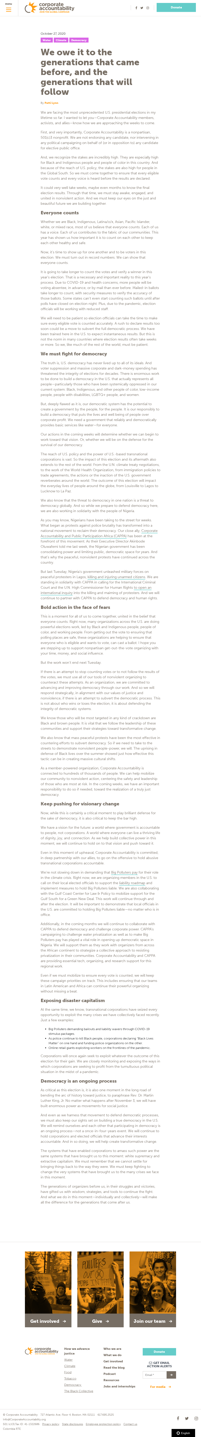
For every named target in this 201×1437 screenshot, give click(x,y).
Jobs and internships (119, 1386)
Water (47, 40)
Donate (176, 7)
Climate (61, 40)
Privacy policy (50, 1424)
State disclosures (72, 1424)
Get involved (113, 1361)
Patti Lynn (51, 103)
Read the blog (114, 1367)
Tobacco (70, 1378)
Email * (149, 1373)
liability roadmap (132, 883)
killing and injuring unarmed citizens (116, 577)
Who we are (112, 1349)
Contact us (130, 1424)
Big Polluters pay (124, 872)
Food (67, 1372)
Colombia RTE (12, 1429)
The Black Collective (78, 1391)
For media (158, 1387)
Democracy (79, 40)
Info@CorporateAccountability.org (24, 1419)
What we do (112, 1355)
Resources (111, 1380)
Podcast (109, 1374)
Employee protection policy (103, 1424)
